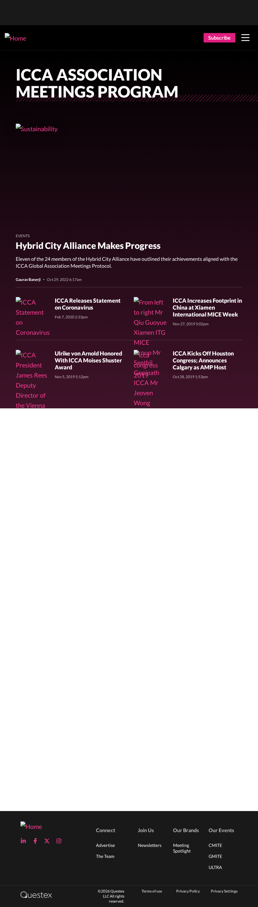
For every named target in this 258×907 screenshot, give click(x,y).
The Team (105, 856)
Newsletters (149, 845)
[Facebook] (37, 841)
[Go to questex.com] (36, 894)
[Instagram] (60, 841)
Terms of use (152, 891)
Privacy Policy (188, 891)
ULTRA (215, 867)
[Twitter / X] (48, 841)
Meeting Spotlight (182, 848)
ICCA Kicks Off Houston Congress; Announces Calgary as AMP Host (203, 360)
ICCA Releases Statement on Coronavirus (88, 304)
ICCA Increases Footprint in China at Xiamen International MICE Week (207, 307)
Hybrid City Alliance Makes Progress (88, 245)
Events (23, 235)
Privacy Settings (224, 891)
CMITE (215, 845)
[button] (245, 38)
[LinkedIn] (25, 841)
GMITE (215, 856)
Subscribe (219, 38)
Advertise (105, 845)
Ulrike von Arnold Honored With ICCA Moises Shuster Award (88, 360)
